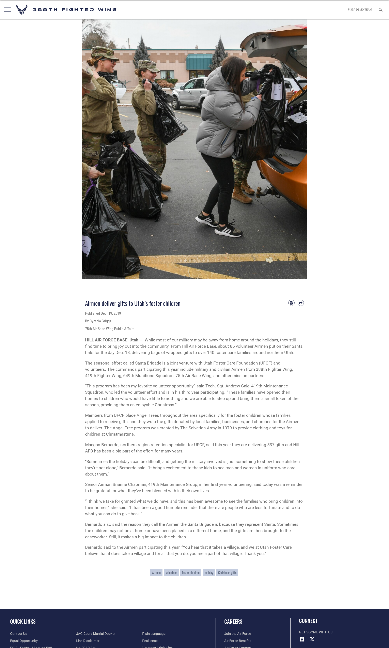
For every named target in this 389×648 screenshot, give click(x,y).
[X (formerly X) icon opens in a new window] (312, 639)
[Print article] (291, 303)
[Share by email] (301, 303)
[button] (6, 9)
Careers (233, 621)
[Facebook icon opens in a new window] (302, 639)
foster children (191, 572)
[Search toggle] (381, 9)
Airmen (156, 572)
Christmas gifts (227, 572)
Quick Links (22, 621)
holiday (209, 572)
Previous (93, 149)
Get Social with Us (315, 632)
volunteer (171, 572)
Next (295, 149)
